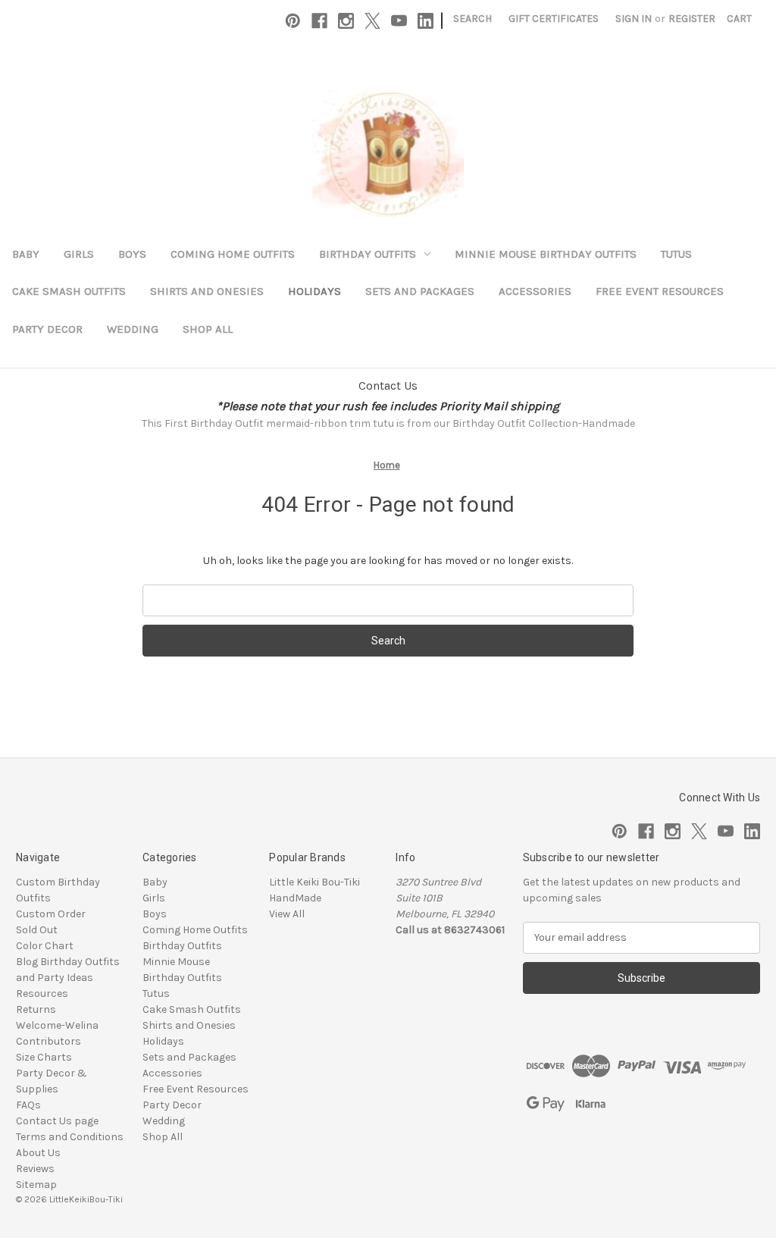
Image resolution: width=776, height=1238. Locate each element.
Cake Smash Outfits (69, 291)
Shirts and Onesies (207, 291)
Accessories (535, 291)
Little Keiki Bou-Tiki (314, 882)
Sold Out (37, 929)
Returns (36, 1009)
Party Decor (47, 329)
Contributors (48, 1041)
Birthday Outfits (367, 254)
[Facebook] (319, 21)
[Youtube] (399, 21)
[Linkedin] (425, 21)
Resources (42, 993)
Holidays (314, 291)
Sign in (633, 18)
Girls (79, 254)
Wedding (132, 329)
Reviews (35, 1168)
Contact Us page (57, 1120)
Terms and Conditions (70, 1136)
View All (287, 913)
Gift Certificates (553, 18)
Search (472, 18)
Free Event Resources (660, 291)
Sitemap (36, 1184)
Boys (132, 254)
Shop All (208, 329)
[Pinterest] (293, 21)
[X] (372, 21)
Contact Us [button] (388, 385)
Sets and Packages (419, 291)
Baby (25, 254)
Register (691, 18)
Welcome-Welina (57, 1025)
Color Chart (45, 945)
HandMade (295, 898)
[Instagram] (346, 21)
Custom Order (51, 913)
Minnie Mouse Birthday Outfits (546, 254)
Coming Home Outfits (233, 254)
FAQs (28, 1105)
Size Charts (44, 1057)
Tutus (676, 254)
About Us (38, 1152)
